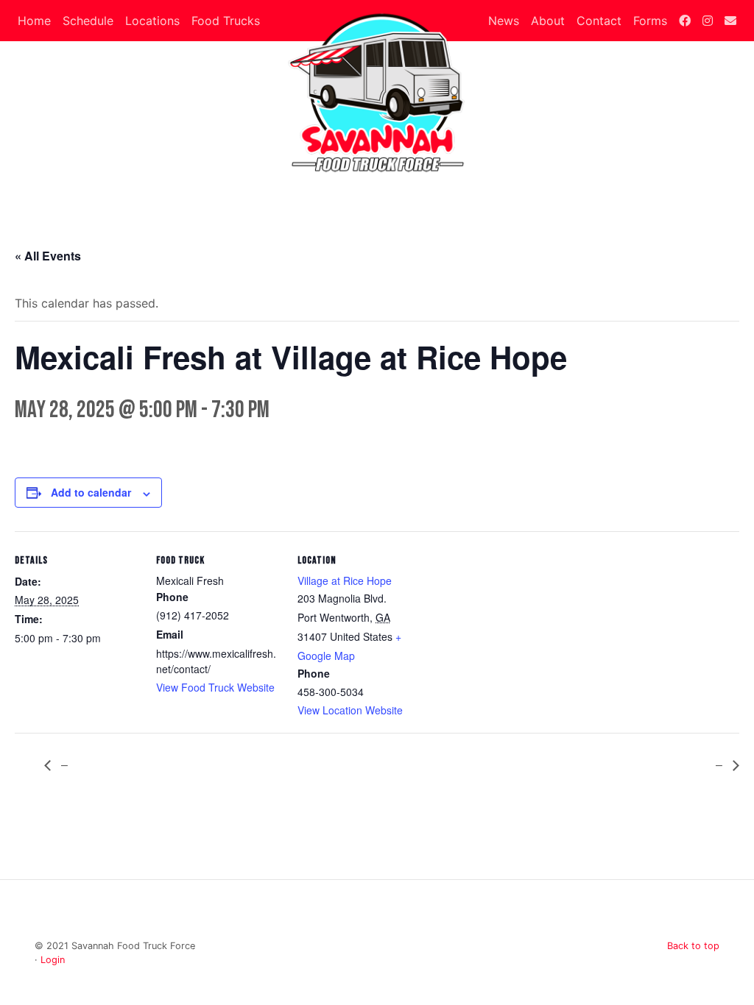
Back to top (693, 945)
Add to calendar (91, 492)
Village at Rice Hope (344, 580)
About (548, 20)
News (503, 20)
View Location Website (350, 710)
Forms (650, 20)
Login (52, 959)
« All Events (48, 255)
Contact (599, 20)
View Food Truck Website (215, 687)
